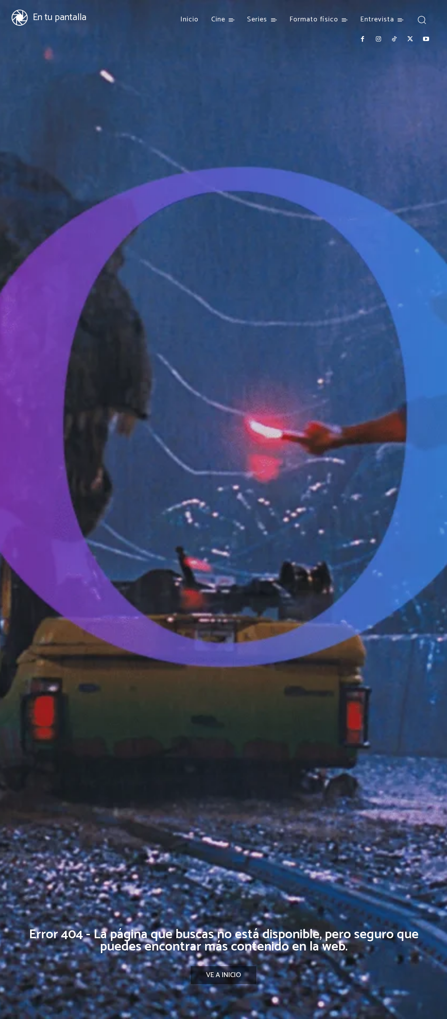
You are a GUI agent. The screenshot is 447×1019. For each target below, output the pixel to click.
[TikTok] (394, 39)
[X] (410, 39)
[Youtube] (426, 39)
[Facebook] (362, 39)
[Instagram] (378, 39)
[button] (422, 19)
